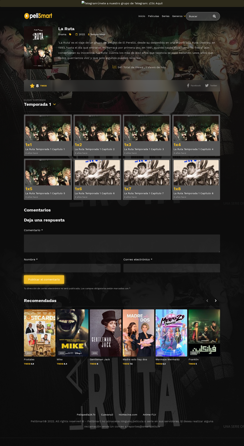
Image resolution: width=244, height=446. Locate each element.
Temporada (37, 103)
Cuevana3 (107, 414)
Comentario (33, 230)
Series (165, 16)
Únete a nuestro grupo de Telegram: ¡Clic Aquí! (130, 3)
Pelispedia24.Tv (86, 414)
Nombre (31, 259)
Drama (62, 34)
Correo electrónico (137, 259)
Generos (177, 16)
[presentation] (215, 300)
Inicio (141, 16)
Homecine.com (128, 414)
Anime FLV (149, 414)
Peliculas (153, 16)
